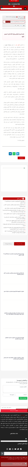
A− (15, 25)
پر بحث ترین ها (9, 243)
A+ (18, 25)
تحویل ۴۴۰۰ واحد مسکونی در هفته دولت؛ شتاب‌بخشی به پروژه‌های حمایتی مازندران (14, 358)
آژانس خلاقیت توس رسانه (7, 463)
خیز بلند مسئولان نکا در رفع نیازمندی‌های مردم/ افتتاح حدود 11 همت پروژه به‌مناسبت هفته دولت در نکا (14, 313)
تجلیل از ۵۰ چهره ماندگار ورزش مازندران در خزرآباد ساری (14, 208)
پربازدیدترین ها (19, 243)
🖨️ (23, 25)
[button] (25, 9)
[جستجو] (2, 453)
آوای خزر (17, 45)
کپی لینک (8, 21)
